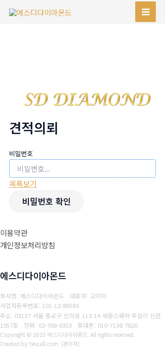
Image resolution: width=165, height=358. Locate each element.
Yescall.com (43, 343)
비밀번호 (21, 153)
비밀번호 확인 (46, 201)
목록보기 (23, 183)
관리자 (70, 343)
